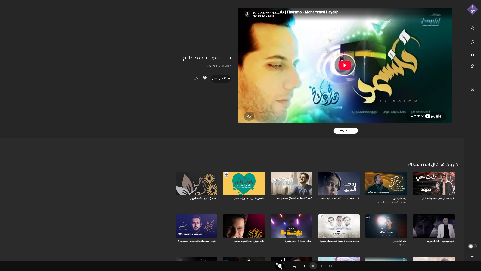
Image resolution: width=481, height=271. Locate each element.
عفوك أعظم (400, 241)
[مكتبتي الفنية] (472, 89)
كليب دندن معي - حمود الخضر (438, 199)
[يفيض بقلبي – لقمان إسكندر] (244, 183)
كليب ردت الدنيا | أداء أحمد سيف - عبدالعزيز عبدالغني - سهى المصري (339, 199)
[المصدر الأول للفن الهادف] (472, 9)
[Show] (196, 79)
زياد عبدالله (401, 245)
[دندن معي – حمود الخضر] (434, 183)
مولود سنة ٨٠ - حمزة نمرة (298, 241)
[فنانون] (472, 66)
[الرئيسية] (472, 41)
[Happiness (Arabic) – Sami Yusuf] (291, 183)
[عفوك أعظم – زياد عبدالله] (386, 226)
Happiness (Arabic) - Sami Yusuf (294, 199)
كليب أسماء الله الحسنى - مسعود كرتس (197, 241)
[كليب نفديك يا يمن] (339, 226)
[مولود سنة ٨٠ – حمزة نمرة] (291, 226)
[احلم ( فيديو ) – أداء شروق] (197, 183)
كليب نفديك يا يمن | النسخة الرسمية (339, 241)
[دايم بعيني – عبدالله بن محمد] (244, 226)
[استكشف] (472, 54)
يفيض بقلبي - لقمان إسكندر (249, 199)
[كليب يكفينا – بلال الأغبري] (434, 226)
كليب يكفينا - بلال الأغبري (440, 241)
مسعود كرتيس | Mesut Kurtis (391, 202)
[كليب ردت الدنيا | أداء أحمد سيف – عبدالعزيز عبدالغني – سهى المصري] (339, 183)
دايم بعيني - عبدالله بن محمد (249, 241)
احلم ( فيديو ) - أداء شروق (203, 199)
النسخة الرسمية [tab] (346, 130)
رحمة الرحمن (399, 199)
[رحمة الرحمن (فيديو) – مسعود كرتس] (386, 183)
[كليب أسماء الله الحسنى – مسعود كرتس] (197, 226)
